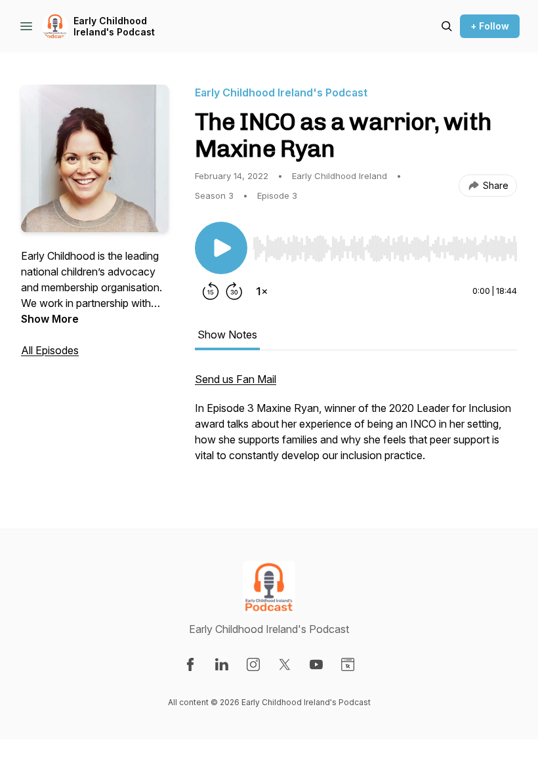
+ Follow (489, 25)
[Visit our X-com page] (284, 664)
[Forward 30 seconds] (234, 291)
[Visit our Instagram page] (253, 664)
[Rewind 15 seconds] (210, 291)
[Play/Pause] (221, 248)
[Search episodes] (447, 26)
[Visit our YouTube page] (316, 664)
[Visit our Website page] (347, 664)
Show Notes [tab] (227, 334)
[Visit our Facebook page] (190, 664)
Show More (50, 318)
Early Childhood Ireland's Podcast (114, 26)
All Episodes (50, 350)
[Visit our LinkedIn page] (221, 664)
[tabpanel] (356, 423)
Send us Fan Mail (235, 379)
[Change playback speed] (262, 291)
